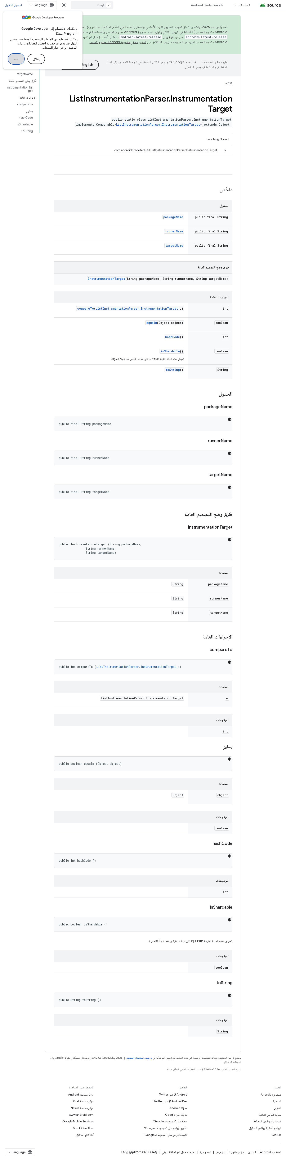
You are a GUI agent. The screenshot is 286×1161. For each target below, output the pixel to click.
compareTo (85, 308)
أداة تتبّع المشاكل (85, 1135)
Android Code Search (207, 5)
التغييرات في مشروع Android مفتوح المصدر (117, 42)
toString (173, 370)
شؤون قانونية (236, 1152)
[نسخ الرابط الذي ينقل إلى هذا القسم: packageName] (200, 407)
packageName (173, 217)
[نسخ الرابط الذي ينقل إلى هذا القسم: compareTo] (205, 650)
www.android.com (81, 1115)
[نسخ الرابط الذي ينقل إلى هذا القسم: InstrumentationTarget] (183, 527)
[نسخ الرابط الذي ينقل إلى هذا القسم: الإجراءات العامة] (198, 637)
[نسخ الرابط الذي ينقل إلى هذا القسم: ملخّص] (215, 190)
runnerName (174, 231)
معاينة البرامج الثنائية (270, 1115)
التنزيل (277, 1108)
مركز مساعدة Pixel (83, 1101)
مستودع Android (271, 1094)
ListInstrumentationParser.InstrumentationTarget (158, 124)
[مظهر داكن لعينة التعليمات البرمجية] (229, 419)
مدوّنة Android (178, 1108)
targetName (174, 246)
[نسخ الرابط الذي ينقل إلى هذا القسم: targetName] (204, 475)
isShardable (170, 351)
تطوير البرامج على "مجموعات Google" (165, 1128)
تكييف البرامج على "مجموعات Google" (165, 1135)
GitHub (276, 1135)
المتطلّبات (276, 1101)
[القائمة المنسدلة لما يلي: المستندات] (233, 5)
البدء (16, 59)
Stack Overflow (83, 1128)
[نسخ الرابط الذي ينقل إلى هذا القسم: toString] (212, 983)
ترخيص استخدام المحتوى (139, 1057)
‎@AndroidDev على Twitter (170, 1101)
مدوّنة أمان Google (176, 1115)
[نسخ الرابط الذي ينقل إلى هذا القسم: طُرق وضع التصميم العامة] (180, 514)
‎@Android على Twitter (173, 1094)
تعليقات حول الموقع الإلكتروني (179, 1152)
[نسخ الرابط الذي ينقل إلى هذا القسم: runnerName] (204, 441)
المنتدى (252, 1152)
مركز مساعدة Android (81, 1094)
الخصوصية (205, 1152)
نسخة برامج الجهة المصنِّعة (267, 1121)
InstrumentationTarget (106, 279)
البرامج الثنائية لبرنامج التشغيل (265, 1128)
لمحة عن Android (270, 1152)
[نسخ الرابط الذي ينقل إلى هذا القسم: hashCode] (208, 843)
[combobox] (92, 5)
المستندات (244, 5)
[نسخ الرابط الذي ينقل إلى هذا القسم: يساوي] (218, 746)
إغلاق (36, 59)
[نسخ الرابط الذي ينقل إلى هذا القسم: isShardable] (206, 907)
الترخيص (220, 1152)
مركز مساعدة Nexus (82, 1108)
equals (151, 323)
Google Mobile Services (78, 1121)
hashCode (172, 337)
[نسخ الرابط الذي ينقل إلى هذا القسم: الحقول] (214, 394)
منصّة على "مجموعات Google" (170, 1121)
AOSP (228, 83)
